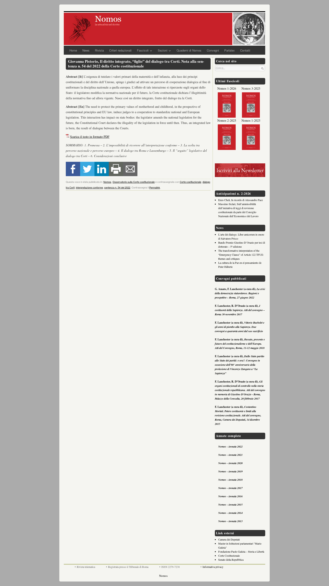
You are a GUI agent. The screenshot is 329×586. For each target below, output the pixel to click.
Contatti (245, 50)
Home (73, 50)
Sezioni (162, 50)
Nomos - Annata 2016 (230, 496)
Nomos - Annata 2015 (230, 504)
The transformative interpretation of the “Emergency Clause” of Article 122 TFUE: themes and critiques (241, 254)
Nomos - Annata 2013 (230, 521)
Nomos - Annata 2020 (230, 463)
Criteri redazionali (120, 50)
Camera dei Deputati (229, 539)
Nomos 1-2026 (226, 88)
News (86, 50)
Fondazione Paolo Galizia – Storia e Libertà (241, 551)
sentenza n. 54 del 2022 (117, 187)
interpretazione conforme (89, 187)
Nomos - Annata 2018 (230, 480)
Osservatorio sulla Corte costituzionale (134, 182)
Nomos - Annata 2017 (230, 488)
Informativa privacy (213, 567)
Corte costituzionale (190, 182)
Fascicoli (143, 50)
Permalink (154, 187)
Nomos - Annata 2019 (230, 471)
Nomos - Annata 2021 (230, 455)
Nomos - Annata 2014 (230, 513)
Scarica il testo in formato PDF (89, 136)
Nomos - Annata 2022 (230, 446)
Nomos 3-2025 (250, 88)
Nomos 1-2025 (250, 120)
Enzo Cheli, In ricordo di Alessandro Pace (240, 200)
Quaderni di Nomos (189, 50)
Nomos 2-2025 (226, 120)
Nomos (107, 182)
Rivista (99, 50)
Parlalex (229, 50)
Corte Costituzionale (229, 555)
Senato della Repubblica (231, 559)
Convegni (213, 50)
